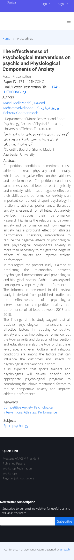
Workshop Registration (17, 468)
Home (6, 39)
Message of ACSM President (21, 458)
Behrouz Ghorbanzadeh (20, 113)
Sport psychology (15, 425)
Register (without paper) (18, 478)
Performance (47, 412)
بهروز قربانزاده (49, 108)
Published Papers (14, 463)
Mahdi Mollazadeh (16, 103)
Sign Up (63, 4)
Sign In (46, 4)
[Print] (71, 48)
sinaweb (65, 549)
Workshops (10, 473)
